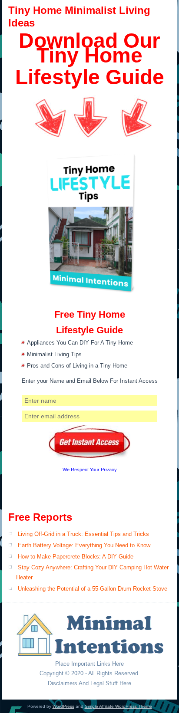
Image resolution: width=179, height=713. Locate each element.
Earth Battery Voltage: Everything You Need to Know (84, 545)
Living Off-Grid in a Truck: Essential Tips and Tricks (83, 534)
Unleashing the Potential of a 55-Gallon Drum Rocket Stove (92, 588)
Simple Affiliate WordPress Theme (118, 706)
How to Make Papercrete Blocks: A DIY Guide (75, 556)
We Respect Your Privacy (90, 469)
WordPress (63, 706)
